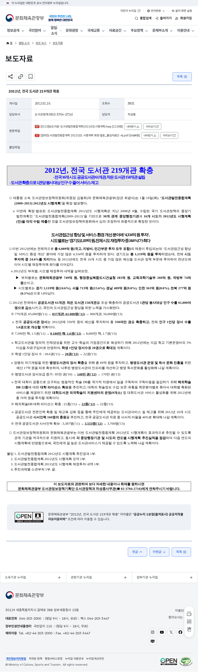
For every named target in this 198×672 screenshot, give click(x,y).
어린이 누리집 (128, 11)
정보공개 (13, 30)
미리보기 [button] (150, 126)
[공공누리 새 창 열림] (29, 517)
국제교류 (93, 30)
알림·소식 (54, 31)
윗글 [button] (135, 552)
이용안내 (183, 30)
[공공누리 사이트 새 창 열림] (169, 661)
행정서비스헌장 (53, 658)
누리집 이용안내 (74, 658)
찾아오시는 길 (178, 617)
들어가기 (166, 18)
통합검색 (146, 18)
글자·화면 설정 (183, 11)
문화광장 (72, 30)
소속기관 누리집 (15, 577)
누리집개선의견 (95, 658)
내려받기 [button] (131, 126)
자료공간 (115, 30)
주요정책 (137, 30)
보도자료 (58, 43)
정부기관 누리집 (147, 577)
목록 (180, 76)
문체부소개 (160, 30)
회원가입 (186, 18)
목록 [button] (179, 552)
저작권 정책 (35, 658)
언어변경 (156, 11)
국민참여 (35, 30)
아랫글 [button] (157, 552)
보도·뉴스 (41, 43)
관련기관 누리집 (81, 577)
